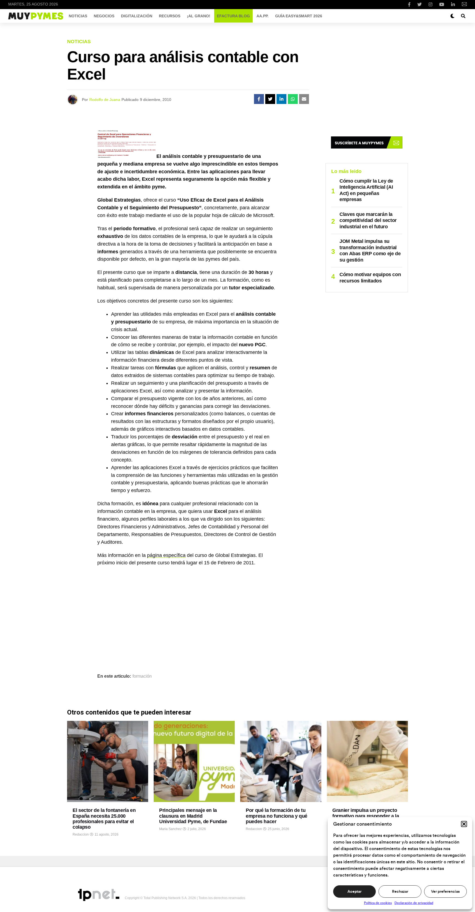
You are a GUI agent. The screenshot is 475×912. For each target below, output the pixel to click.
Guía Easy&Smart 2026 (298, 16)
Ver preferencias (445, 892)
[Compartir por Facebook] (259, 99)
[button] (464, 824)
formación (142, 676)
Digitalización (136, 16)
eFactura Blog (233, 16)
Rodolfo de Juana (104, 99)
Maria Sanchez (170, 829)
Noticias (78, 16)
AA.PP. (262, 16)
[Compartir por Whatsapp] (293, 99)
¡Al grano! (198, 16)
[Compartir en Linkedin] (281, 99)
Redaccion (81, 834)
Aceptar (354, 892)
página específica (166, 555)
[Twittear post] (270, 99)
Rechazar (400, 892)
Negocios (104, 16)
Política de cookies (378, 903)
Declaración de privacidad (413, 903)
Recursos (169, 16)
